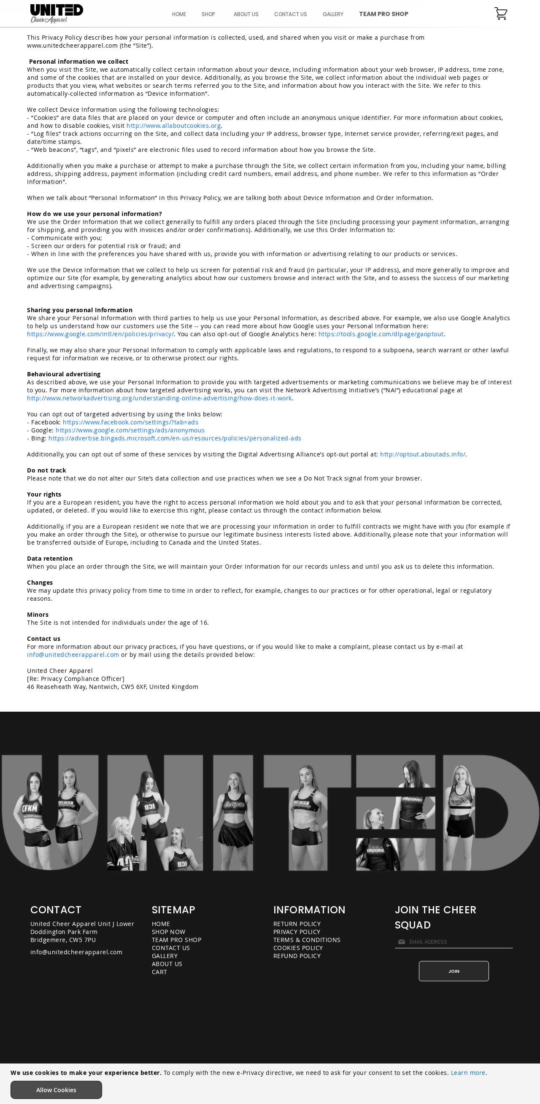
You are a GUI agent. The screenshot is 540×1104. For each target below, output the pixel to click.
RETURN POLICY (297, 924)
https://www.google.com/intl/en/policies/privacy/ (100, 334)
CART (159, 972)
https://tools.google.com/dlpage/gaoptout (381, 334)
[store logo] (56, 14)
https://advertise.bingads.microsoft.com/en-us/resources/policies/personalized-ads (175, 438)
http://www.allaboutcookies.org (174, 125)
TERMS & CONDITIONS (307, 940)
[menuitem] (210, 14)
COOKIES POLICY (298, 948)
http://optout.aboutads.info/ (422, 454)
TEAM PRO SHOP (177, 940)
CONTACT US (171, 948)
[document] (271, 1084)
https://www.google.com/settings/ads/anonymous (130, 430)
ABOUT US (167, 964)
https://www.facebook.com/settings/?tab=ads (130, 422)
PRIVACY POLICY (297, 932)
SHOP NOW (169, 932)
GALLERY (165, 956)
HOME (161, 924)
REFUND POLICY (297, 956)
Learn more (468, 1073)
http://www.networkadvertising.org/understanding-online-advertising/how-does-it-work (159, 398)
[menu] (290, 14)
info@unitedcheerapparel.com (73, 655)
